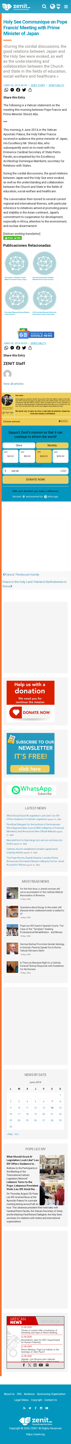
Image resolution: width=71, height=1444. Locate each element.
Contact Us (50, 1400)
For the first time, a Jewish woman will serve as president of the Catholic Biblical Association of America (41, 892)
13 (43, 1107)
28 (52, 1120)
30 (10, 1126)
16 (10, 1114)
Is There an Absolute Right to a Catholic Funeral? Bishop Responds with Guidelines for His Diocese (42, 966)
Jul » (16, 1134)
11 (27, 1107)
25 (27, 1120)
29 (60, 1120)
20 (43, 1114)
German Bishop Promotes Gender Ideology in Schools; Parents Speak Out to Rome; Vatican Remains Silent (42, 947)
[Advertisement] (35, 546)
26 (35, 1120)
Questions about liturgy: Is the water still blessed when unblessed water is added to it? (42, 910)
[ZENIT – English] (20, 6)
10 (19, 1107)
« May (10, 1134)
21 (52, 1114)
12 (35, 1107)
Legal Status (21, 1400)
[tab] (21, 1321)
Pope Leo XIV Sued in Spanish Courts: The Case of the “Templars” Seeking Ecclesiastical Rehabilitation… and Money (42, 929)
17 (19, 1114)
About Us (9, 1394)
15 (60, 1107)
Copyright (36, 1400)
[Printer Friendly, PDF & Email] (12, 238)
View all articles (13, 383)
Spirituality (56, 85)
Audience (29, 1394)
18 (27, 1114)
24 (19, 1120)
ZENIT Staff (38, 85)
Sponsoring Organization (51, 1394)
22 (60, 1114)
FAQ (19, 1394)
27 (43, 1120)
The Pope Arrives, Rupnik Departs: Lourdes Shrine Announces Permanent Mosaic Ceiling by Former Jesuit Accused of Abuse (35, 861)
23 (10, 1120)
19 (35, 1114)
